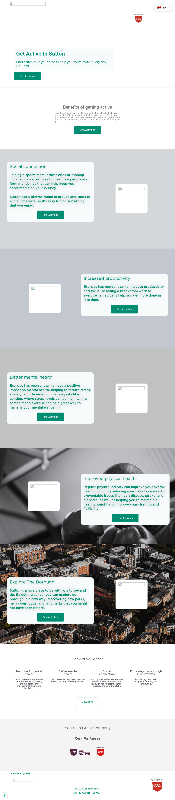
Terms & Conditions (86, 778)
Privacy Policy (86, 784)
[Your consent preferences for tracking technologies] (4, 795)
